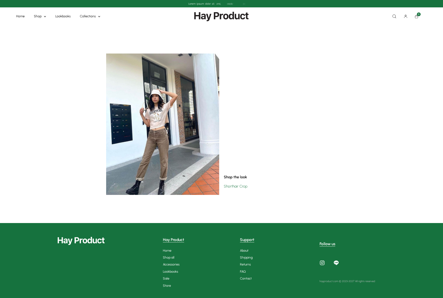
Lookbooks (63, 16)
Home (20, 16)
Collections (88, 16)
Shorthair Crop (236, 186)
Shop (38, 16)
